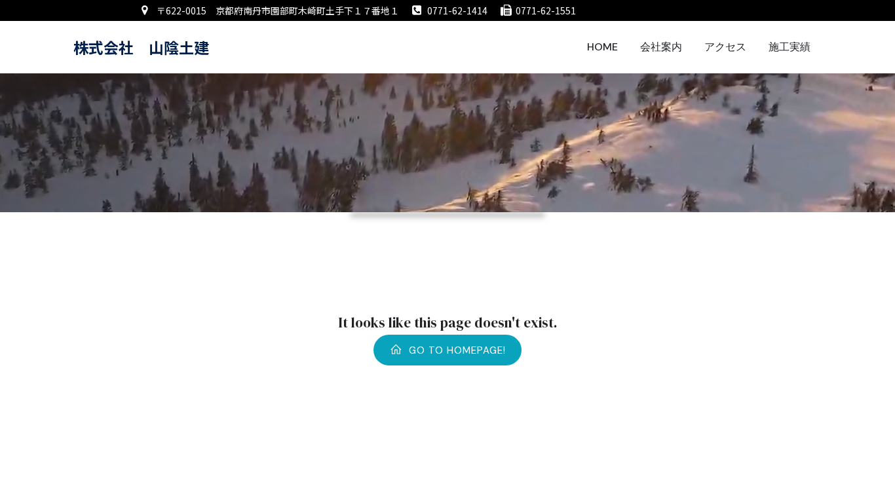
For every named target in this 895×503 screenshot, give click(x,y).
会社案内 (661, 47)
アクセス (725, 47)
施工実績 (789, 47)
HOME (602, 47)
